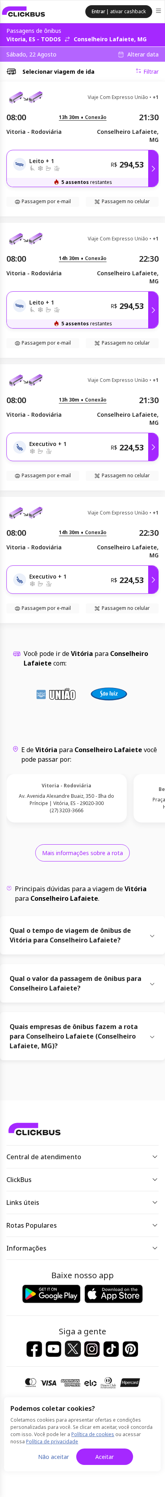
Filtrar (151, 71)
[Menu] (159, 12)
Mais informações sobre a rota (82, 853)
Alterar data (143, 54)
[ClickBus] (23, 12)
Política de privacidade (52, 1441)
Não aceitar (53, 1457)
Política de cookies (92, 1434)
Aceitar (104, 1457)
